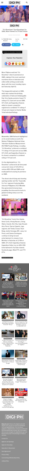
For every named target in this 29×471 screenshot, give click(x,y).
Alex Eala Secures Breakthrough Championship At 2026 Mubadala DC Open (8, 303)
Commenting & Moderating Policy (11, 457)
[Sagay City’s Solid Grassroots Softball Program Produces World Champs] (21, 277)
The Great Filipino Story (7, 377)
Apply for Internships (7, 445)
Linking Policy (5, 461)
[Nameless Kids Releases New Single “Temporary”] (21, 372)
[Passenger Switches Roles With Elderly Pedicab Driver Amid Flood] (21, 353)
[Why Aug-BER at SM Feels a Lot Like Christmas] (21, 392)
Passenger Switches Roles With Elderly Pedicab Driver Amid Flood (21, 362)
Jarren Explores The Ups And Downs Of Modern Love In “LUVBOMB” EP (21, 324)
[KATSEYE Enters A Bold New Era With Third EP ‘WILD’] (8, 315)
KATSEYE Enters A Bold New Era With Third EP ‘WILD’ (8, 323)
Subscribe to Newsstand (8, 448)
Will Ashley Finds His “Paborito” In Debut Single (8, 362)
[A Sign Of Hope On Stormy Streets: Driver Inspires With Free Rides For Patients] (8, 333)
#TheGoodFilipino (8, 338)
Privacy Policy (5, 454)
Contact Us (5, 438)
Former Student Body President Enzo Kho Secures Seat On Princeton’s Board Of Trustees (8, 284)
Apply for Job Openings (8, 441)
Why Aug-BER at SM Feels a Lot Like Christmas (21, 400)
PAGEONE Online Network (14, 35)
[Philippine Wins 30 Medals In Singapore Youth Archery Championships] (21, 295)
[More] (22, 44)
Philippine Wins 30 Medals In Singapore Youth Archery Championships (21, 303)
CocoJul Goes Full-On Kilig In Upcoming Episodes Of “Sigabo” (21, 342)
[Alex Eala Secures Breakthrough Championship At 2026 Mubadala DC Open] (8, 295)
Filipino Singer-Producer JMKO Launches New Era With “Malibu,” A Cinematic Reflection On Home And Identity (8, 403)
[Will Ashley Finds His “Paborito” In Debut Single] (8, 353)
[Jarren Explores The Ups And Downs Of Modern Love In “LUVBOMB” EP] (21, 315)
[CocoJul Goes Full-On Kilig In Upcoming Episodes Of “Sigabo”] (21, 333)
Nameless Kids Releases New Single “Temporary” (21, 380)
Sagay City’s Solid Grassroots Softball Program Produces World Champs (21, 284)
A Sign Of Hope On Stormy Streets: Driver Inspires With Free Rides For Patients (8, 343)
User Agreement (6, 451)
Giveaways (21, 397)
